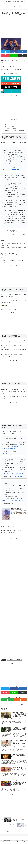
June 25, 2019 (21, 504)
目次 (12, 119)
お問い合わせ (7, 840)
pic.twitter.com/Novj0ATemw (9, 163)
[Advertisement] (14, 26)
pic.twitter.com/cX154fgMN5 (9, 448)
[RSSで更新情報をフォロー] (20, 699)
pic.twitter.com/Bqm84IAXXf (16, 473)
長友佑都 (15, 175)
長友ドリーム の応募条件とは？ (12, 126)
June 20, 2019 (15, 169)
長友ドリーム (13, 659)
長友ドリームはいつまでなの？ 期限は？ (13, 125)
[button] (25, 404)
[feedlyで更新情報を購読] (7, 699)
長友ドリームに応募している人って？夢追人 (14, 130)
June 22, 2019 (18, 477)
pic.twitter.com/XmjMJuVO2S (17, 500)
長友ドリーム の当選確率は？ (11, 128)
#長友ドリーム (15, 160)
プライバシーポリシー (20, 840)
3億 (8, 659)
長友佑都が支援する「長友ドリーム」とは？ (14, 123)
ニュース (4, 659)
